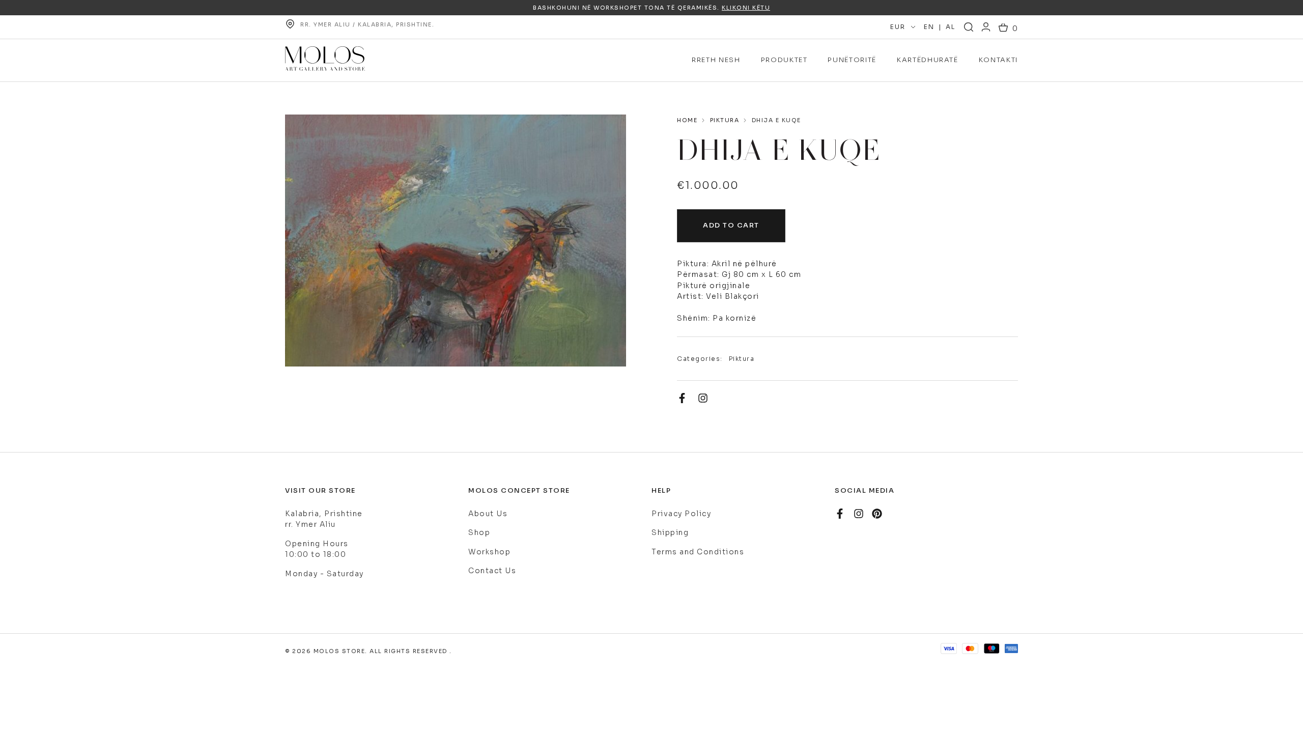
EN (929, 27)
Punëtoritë (852, 59)
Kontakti (998, 59)
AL (950, 27)
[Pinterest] (877, 514)
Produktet (784, 59)
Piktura (725, 120)
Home (687, 120)
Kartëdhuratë (927, 59)
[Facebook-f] (682, 398)
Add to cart (731, 225)
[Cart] (1008, 28)
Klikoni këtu (746, 7)
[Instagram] (703, 398)
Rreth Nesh (716, 59)
